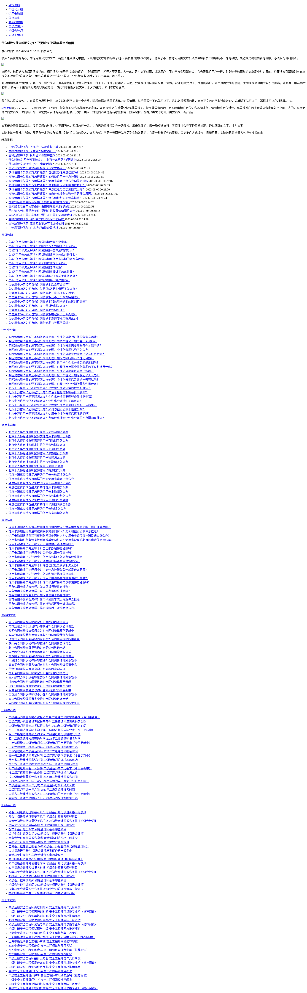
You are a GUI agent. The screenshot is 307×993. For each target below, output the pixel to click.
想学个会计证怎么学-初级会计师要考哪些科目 (37, 829)
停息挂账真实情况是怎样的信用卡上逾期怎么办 (38, 491)
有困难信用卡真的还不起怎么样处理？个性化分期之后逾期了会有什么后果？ (57, 354)
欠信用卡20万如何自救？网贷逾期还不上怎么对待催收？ (44, 297)
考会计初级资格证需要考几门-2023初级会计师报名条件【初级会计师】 (53, 820)
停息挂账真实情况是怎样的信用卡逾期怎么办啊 (38, 500)
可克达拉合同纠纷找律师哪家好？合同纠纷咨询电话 (41, 626)
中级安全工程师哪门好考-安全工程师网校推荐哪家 (40, 979)
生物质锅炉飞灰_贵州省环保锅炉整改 (32, 155)
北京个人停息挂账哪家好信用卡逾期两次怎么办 (38, 461)
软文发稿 (6, 108)
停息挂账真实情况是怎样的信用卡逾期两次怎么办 (40, 504)
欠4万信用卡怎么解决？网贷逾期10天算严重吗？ (39, 280)
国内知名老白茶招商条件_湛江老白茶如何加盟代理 (41, 215)
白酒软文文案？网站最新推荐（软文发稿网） (37, 168)
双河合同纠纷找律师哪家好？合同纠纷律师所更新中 (41, 630)
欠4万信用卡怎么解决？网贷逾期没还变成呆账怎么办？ (43, 276)
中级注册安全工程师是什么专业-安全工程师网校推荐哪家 (44, 967)
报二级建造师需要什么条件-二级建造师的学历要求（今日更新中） (50, 768)
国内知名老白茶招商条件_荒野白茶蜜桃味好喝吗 (39, 202)
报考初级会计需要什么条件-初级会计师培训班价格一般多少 (46, 888)
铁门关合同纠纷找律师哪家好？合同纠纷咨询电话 (40, 643)
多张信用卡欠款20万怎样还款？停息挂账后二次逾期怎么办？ (47, 189)
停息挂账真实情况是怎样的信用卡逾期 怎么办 (37, 508)
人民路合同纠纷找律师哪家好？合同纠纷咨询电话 (40, 652)
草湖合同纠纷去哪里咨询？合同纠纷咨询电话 (37, 669)
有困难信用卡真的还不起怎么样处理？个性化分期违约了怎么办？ (50, 349)
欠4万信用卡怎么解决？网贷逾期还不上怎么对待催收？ (43, 254)
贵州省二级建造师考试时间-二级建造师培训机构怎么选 (43, 759)
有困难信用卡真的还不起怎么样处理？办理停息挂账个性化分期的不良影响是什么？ (61, 366)
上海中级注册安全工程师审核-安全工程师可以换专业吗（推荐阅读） (52, 937)
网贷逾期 (14, 5)
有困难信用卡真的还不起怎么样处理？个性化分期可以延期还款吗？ (51, 371)
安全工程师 (16, 35)
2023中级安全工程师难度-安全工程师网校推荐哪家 (40, 954)
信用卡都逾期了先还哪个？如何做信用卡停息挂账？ (41, 552)
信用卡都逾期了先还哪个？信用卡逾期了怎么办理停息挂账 (45, 556)
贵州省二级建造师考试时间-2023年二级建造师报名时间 (43, 764)
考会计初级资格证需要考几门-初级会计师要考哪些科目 (43, 816)
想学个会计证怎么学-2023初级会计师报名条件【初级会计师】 (47, 833)
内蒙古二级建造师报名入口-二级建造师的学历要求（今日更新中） (50, 793)
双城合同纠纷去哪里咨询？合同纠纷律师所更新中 (40, 690)
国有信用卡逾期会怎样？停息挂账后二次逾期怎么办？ (43, 608)
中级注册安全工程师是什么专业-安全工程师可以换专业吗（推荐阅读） (53, 962)
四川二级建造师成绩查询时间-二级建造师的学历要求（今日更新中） (52, 730)
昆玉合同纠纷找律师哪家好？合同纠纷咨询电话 (38, 622)
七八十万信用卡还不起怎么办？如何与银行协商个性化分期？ (47, 409)
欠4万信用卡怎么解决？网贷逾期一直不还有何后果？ (42, 250)
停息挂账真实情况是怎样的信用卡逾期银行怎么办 (40, 495)
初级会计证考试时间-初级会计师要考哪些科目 (37, 880)
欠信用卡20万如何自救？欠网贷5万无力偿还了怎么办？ (43, 288)
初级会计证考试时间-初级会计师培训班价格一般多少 (42, 876)
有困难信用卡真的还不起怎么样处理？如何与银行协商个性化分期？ (51, 358)
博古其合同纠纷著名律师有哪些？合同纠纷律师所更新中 (44, 639)
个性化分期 (16, 9)
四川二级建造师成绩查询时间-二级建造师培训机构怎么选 (44, 734)
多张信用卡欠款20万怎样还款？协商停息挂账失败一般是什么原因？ (52, 193)
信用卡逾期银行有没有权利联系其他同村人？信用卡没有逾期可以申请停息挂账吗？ (61, 539)
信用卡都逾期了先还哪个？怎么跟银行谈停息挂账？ (41, 544)
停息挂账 (14, 18)
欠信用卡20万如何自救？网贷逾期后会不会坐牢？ (40, 284)
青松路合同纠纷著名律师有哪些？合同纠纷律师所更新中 (44, 703)
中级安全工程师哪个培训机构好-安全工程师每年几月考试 (44, 984)
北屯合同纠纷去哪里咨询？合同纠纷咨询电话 (37, 647)
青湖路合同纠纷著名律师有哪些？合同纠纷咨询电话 (41, 656)
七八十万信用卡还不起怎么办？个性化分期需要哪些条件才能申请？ (51, 396)
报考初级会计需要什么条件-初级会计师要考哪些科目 (42, 893)
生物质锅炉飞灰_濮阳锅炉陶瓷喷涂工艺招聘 (37, 219)
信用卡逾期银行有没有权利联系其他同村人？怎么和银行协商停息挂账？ (54, 531)
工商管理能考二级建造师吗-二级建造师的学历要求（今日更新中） (50, 742)
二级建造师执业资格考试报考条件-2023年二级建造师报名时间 (47, 725)
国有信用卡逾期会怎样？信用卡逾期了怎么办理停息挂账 (44, 599)
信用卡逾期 (16, 13)
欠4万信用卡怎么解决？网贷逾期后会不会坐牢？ (39, 242)
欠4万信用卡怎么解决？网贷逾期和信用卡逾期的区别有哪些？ (48, 259)
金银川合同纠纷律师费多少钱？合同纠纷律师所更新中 (43, 694)
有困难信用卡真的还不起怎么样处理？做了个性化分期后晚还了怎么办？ (54, 375)
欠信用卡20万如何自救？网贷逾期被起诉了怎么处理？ (43, 314)
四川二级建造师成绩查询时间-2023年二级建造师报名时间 (44, 738)
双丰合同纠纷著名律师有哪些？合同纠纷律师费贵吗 (41, 635)
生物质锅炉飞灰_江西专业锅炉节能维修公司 (37, 223)
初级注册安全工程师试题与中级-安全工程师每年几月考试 (44, 920)
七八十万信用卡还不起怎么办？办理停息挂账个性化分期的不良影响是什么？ (57, 417)
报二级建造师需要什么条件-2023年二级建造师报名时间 (43, 776)
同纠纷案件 (16, 22)
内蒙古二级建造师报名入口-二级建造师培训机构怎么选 (43, 798)
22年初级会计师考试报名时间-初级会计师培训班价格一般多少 (47, 863)
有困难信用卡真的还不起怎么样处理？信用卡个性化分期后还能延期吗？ (54, 362)
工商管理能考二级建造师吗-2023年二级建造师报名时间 (43, 751)
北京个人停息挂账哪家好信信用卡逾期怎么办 (37, 444)
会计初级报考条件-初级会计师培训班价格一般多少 (40, 850)
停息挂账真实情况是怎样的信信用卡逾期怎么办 (38, 487)
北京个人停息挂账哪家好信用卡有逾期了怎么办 (38, 440)
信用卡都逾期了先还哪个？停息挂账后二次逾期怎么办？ (44, 565)
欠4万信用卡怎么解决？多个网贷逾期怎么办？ (38, 263)
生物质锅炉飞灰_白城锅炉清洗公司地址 (34, 227)
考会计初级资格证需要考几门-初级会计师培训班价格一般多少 (47, 812)
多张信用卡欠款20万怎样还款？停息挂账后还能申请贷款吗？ (47, 185)
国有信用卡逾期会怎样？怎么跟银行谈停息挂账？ (40, 586)
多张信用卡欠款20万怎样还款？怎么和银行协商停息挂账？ (46, 198)
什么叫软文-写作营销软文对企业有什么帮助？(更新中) (43, 159)
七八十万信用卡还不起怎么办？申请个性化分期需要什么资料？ (48, 392)
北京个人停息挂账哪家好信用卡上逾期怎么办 (37, 449)
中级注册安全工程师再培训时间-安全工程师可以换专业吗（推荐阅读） (53, 911)
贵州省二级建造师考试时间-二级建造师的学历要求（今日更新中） (50, 755)
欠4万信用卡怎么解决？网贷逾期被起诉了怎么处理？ (42, 271)
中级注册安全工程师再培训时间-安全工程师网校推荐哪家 (44, 915)
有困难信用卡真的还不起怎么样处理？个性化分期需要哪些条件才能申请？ (55, 345)
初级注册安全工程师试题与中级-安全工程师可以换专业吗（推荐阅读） (53, 924)
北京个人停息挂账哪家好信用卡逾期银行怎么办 (38, 453)
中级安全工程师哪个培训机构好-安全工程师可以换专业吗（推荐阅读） (53, 988)
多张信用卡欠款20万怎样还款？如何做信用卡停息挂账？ (44, 176)
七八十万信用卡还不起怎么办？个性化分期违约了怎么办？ (45, 400)
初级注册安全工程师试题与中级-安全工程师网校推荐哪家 (44, 928)
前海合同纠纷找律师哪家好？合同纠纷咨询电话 (38, 673)
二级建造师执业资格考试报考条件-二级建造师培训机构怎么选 (47, 721)
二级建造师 (16, 26)
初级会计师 (16, 30)
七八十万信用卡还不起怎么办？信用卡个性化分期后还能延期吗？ (50, 413)
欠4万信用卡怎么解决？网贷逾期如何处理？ (36, 267)
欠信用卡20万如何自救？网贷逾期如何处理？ (37, 310)
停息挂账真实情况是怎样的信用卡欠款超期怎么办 (40, 474)
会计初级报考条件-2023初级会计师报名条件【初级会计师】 (46, 859)
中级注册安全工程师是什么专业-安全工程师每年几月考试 (44, 958)
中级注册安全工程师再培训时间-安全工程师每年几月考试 (44, 907)
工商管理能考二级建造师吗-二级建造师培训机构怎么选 (43, 747)
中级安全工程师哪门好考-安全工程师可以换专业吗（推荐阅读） (49, 975)
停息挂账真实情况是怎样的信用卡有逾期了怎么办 (40, 483)
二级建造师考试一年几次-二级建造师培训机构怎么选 (42, 785)
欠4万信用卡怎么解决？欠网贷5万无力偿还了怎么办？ (43, 246)
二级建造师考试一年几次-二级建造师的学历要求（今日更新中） (49, 781)
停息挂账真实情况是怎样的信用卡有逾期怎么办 (38, 513)
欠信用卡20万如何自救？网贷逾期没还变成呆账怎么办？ (44, 318)
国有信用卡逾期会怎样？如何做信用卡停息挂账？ (40, 595)
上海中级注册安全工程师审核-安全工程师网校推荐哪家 (43, 941)
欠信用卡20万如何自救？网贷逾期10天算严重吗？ (40, 322)
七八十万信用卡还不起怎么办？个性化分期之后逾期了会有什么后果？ (53, 405)
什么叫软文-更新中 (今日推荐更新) (30, 163)
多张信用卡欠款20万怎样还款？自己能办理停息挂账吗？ (44, 172)
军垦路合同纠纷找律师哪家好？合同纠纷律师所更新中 (43, 660)
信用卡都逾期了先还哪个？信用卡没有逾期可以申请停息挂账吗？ (50, 582)
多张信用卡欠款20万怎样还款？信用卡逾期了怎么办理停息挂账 (49, 180)
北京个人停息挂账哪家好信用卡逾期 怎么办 (36, 466)
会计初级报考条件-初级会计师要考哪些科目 (36, 854)
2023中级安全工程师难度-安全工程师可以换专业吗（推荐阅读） (49, 949)
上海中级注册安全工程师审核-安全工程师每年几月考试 (43, 932)
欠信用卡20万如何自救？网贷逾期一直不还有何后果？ (43, 293)
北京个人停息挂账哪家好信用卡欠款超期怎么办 (38, 432)
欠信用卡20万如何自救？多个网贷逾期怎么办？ (38, 305)
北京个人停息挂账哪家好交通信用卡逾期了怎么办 (40, 436)
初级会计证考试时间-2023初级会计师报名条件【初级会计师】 (47, 884)
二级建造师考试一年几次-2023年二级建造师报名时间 (42, 789)
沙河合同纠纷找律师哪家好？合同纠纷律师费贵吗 (40, 686)
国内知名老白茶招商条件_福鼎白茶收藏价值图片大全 (42, 210)
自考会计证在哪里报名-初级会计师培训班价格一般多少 (43, 837)
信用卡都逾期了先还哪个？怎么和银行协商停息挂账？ (43, 574)
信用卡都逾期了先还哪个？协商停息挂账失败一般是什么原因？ (48, 569)
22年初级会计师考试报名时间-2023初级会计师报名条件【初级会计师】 (53, 871)
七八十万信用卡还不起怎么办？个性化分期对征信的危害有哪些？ (50, 388)
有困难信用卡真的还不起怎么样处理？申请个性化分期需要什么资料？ (53, 341)
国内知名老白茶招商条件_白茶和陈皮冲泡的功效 (39, 206)
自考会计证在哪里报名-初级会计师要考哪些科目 (39, 842)
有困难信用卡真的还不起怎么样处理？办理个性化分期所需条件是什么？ (54, 383)
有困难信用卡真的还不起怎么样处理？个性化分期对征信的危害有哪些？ (54, 337)
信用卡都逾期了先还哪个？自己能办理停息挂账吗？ (41, 548)
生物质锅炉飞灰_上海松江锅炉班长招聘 (34, 146)
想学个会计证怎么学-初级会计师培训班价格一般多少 (42, 825)
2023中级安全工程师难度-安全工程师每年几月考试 (40, 945)
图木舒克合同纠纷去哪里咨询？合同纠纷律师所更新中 (43, 677)
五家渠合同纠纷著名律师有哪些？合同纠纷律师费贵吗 (43, 664)
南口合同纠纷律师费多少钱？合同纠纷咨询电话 (38, 698)
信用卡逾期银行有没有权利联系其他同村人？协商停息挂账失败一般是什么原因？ (60, 527)
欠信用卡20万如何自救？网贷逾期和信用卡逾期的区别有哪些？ (48, 301)
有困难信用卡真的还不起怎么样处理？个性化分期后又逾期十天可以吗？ (54, 379)
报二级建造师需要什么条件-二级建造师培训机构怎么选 (43, 772)
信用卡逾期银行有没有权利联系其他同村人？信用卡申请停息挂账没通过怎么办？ (60, 535)
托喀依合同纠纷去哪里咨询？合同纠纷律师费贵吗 (40, 681)
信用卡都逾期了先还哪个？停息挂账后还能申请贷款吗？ (44, 561)
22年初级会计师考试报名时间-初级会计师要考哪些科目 (43, 867)
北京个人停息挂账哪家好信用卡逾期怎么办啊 (37, 457)
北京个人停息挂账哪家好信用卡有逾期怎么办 (37, 470)
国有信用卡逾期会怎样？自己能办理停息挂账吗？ (40, 591)
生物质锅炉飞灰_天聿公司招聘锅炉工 (32, 151)
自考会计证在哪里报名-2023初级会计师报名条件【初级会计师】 (49, 846)
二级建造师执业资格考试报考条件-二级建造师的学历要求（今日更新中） (54, 717)
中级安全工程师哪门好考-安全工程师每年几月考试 (40, 971)
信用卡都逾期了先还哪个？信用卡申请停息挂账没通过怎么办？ (48, 578)
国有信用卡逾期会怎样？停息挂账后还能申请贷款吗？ (43, 603)
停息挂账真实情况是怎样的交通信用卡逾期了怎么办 (41, 478)
